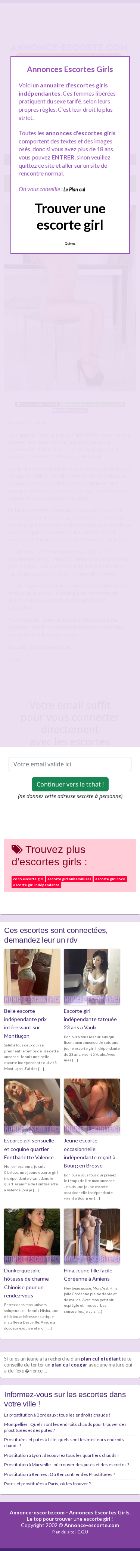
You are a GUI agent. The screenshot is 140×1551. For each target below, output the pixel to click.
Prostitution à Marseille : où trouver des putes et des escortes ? (66, 1464)
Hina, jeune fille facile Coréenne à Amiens (88, 1274)
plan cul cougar (69, 1365)
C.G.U (82, 1531)
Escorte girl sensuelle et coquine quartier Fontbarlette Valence (29, 1148)
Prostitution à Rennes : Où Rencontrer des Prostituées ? (59, 1474)
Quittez (70, 243)
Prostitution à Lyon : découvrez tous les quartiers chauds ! (61, 1455)
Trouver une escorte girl (70, 216)
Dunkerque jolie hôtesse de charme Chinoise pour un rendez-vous (26, 1283)
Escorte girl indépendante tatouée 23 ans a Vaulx (90, 1019)
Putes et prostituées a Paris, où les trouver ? (47, 1483)
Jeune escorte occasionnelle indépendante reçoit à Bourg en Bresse (89, 1153)
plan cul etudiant (101, 1359)
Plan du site (63, 1531)
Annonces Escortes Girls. (100, 1512)
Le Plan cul (74, 189)
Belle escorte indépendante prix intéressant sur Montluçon (25, 1023)
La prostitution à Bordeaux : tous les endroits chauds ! (57, 1415)
